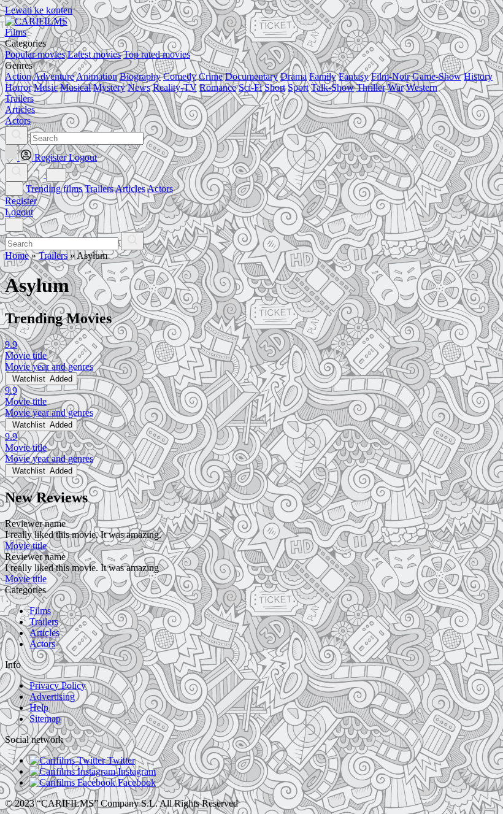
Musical (75, 87)
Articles (130, 188)
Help (38, 707)
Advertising (52, 696)
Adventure (53, 76)
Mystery (109, 87)
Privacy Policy (57, 685)
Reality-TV (175, 87)
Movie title (26, 545)
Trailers (99, 188)
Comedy (179, 76)
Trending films (54, 188)
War (396, 87)
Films (40, 610)
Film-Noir (390, 76)
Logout (19, 212)
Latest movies (94, 54)
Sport (298, 87)
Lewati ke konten (38, 10)
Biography (140, 76)
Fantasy (354, 76)
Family (322, 76)
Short (274, 87)
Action (18, 76)
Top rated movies (156, 54)
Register (21, 201)
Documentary (251, 76)
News (139, 87)
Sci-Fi (250, 87)
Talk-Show (332, 87)
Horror (18, 87)
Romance (217, 87)
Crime (211, 76)
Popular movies (35, 54)
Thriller (370, 87)
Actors (160, 188)
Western (421, 87)
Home (17, 255)
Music (46, 87)
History (478, 76)
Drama (293, 76)
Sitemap (45, 718)
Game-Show (436, 76)
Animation (96, 76)
